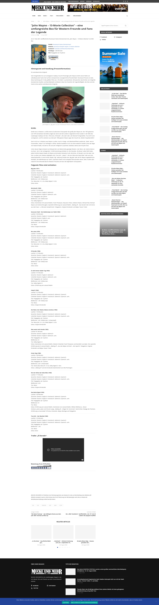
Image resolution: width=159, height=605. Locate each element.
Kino (50, 505)
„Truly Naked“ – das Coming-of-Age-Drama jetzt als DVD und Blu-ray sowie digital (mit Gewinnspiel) (119, 129)
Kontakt (82, 1)
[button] (40, 1)
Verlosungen (77, 15)
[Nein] (156, 602)
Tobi (38, 35)
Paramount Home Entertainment (62, 44)
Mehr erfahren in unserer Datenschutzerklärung (84, 602)
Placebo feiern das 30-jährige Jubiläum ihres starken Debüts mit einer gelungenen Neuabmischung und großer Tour (100, 590)
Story (60, 505)
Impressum (88, 1)
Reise (68, 15)
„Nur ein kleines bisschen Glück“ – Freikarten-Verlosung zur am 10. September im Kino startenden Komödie (118, 182)
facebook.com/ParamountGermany (64, 48)
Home (33, 15)
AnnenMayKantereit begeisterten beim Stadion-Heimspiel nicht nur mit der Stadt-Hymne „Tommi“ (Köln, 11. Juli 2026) (100, 580)
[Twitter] (127, 1)
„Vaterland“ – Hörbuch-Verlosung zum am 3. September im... (63, 541)
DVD (33, 505)
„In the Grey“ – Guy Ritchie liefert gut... (41, 541)
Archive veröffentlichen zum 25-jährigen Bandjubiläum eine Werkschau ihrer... (114, 232)
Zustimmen (66, 602)
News (39, 15)
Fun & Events (59, 15)
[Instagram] (125, 1)
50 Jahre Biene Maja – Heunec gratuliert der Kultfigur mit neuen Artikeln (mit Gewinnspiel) (119, 119)
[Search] (127, 15)
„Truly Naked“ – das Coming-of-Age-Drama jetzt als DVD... (59, 1)
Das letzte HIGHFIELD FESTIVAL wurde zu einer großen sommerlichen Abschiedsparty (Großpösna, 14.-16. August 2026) (101, 570)
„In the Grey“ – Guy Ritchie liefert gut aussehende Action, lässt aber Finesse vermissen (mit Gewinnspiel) (119, 96)
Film (51, 15)
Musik (45, 15)
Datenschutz (96, 1)
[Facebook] (123, 1)
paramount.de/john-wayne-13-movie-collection (67, 46)
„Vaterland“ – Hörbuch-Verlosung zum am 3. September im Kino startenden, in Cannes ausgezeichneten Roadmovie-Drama (118, 107)
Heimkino (44, 505)
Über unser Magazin (73, 1)
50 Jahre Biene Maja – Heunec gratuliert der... (85, 541)
